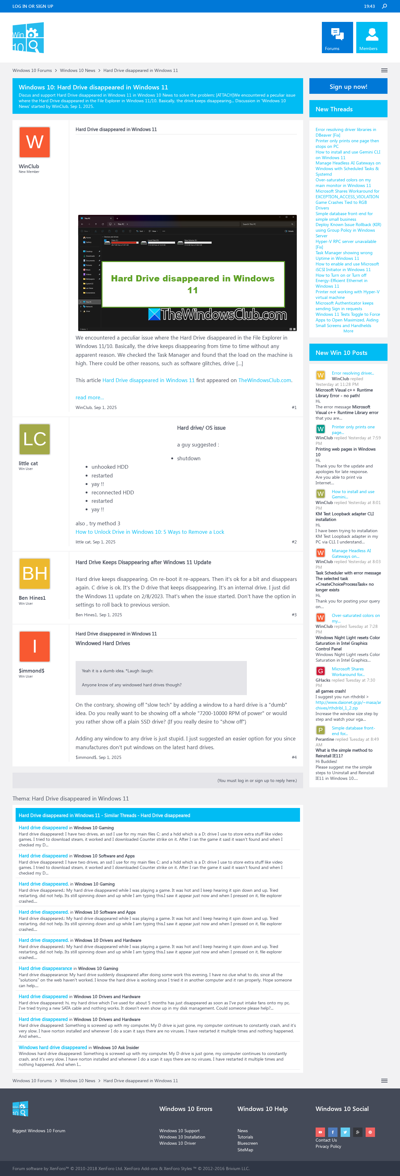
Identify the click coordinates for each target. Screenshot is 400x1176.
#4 (294, 757)
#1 (294, 407)
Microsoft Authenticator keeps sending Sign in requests (344, 305)
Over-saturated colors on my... (356, 618)
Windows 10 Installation (182, 1137)
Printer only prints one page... (353, 429)
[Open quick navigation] (384, 70)
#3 (294, 615)
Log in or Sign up (32, 6)
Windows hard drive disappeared (53, 1047)
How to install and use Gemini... (353, 494)
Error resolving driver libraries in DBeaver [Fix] (346, 132)
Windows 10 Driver (177, 1143)
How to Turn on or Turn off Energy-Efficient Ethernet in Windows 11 (342, 280)
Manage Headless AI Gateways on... (351, 553)
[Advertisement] (122, 173)
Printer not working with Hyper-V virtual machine (348, 294)
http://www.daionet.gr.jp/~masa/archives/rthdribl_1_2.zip (348, 705)
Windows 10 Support (179, 1130)
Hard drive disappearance (45, 968)
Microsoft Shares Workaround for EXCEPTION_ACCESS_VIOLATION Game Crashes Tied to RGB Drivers (347, 199)
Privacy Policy (328, 1146)
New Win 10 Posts (342, 352)
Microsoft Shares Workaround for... (348, 671)
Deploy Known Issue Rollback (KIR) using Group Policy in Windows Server (348, 230)
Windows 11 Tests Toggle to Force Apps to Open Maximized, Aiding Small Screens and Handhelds (348, 319)
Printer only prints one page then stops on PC (347, 143)
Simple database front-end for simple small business (344, 216)
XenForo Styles (178, 1168)
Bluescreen (248, 1143)
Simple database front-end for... (353, 730)
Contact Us (326, 1140)
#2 (294, 542)
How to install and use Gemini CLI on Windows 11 (348, 154)
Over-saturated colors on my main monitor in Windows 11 (343, 182)
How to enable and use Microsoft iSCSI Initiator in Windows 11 (347, 266)
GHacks (323, 680)
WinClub (340, 378)
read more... (90, 397)
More (348, 330)
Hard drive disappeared (43, 827)
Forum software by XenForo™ (67, 1168)
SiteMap (245, 1150)
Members (368, 48)
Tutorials (245, 1137)
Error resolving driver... (353, 373)
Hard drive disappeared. (44, 884)
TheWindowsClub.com (264, 380)
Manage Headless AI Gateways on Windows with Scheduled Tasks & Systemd (348, 168)
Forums (332, 48)
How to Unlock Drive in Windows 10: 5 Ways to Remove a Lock (150, 531)
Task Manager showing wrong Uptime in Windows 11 (344, 255)
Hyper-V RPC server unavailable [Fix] (346, 244)
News (243, 1130)
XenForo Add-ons (141, 1168)
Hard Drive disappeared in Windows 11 (148, 380)
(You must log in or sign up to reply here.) (257, 780)
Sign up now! (349, 86)
